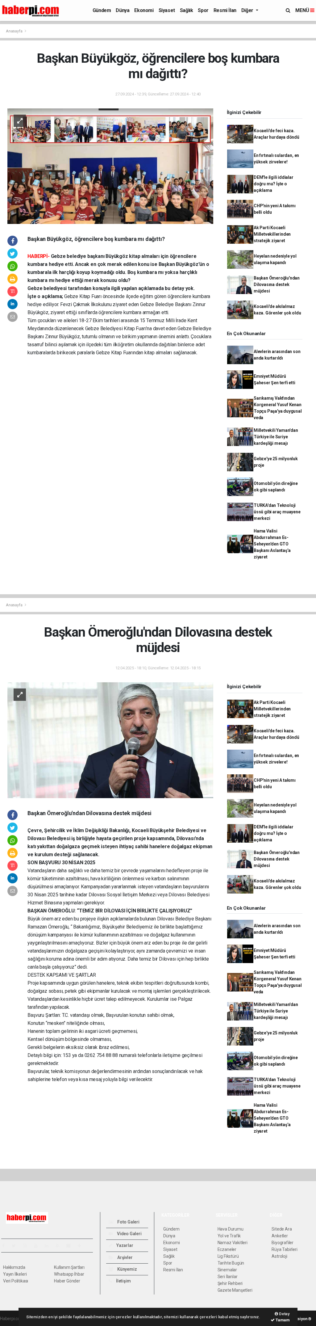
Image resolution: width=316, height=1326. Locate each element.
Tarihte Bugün (231, 1263)
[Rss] (60, 1245)
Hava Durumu (230, 1229)
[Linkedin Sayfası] (49, 1245)
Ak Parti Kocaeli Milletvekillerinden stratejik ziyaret (272, 234)
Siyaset (167, 10)
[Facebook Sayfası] (6, 1245)
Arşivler (124, 1257)
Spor (203, 10)
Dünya (122, 10)
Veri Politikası (15, 1280)
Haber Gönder (67, 1280)
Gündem (102, 10)
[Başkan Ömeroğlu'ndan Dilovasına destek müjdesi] (110, 739)
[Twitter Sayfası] (16, 1245)
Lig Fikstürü (228, 1256)
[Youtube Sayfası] (38, 1245)
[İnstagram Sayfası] (27, 1245)
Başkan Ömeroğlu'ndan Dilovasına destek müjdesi (277, 284)
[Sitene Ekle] (82, 1245)
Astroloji (279, 1256)
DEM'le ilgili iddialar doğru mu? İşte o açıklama (273, 184)
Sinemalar (227, 1269)
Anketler (280, 1235)
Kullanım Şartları (69, 1267)
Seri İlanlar (228, 1276)
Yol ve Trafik (229, 1235)
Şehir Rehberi (230, 1283)
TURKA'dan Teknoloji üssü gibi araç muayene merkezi (277, 512)
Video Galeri (128, 1233)
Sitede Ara (282, 1229)
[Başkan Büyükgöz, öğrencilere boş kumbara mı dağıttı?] (110, 165)
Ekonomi (143, 10)
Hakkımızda (14, 1267)
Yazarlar (124, 1245)
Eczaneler (227, 1249)
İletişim (123, 1280)
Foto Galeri (127, 1221)
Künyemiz (126, 1269)
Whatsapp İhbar (69, 1274)
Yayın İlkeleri (15, 1274)
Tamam (282, 1320)
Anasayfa (14, 31)
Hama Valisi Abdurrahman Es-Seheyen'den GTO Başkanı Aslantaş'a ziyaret (272, 543)
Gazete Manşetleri (235, 1290)
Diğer (248, 10)
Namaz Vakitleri (232, 1242)
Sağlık (186, 10)
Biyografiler (282, 1242)
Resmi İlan (225, 10)
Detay (284, 1313)
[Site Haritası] (71, 1245)
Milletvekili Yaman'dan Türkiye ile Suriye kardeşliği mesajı (276, 437)
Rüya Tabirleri (284, 1249)
